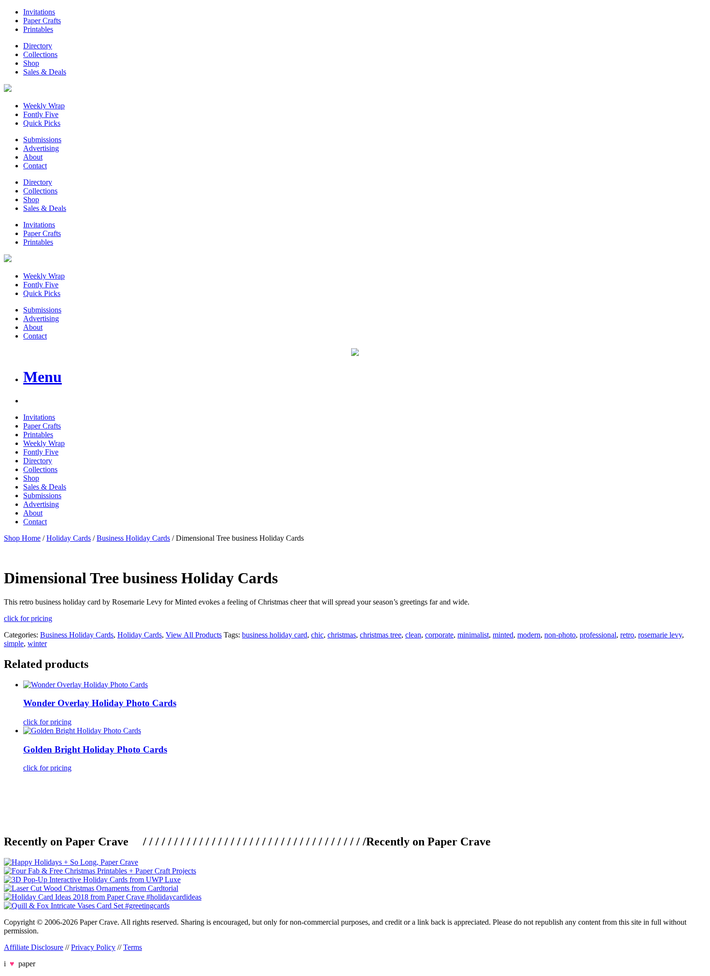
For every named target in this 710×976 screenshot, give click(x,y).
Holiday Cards (68, 538)
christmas (341, 635)
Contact (35, 166)
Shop (31, 63)
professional (598, 635)
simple (14, 643)
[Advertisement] (179, 802)
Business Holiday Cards (133, 538)
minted (503, 635)
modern (528, 635)
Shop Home (22, 538)
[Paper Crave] (8, 89)
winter (37, 643)
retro (627, 635)
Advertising (41, 148)
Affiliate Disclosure (33, 947)
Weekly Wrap (44, 106)
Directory (37, 46)
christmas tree (380, 635)
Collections (40, 54)
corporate (439, 635)
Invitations (39, 12)
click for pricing (28, 618)
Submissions (42, 139)
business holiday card (274, 635)
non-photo (560, 635)
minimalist (473, 635)
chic (317, 635)
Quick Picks (41, 123)
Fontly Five (40, 114)
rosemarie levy (660, 635)
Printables (38, 29)
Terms (132, 947)
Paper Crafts (42, 20)
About (33, 157)
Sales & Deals (44, 72)
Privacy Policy (93, 947)
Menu (42, 376)
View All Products (194, 635)
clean (413, 635)
